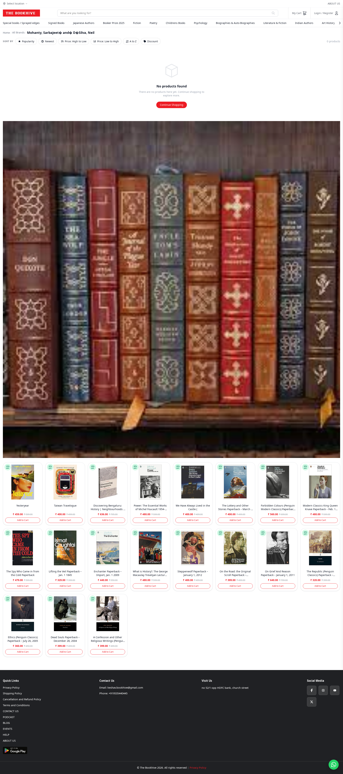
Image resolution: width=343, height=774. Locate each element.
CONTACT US (11, 711)
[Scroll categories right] (338, 23)
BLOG (6, 723)
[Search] (273, 13)
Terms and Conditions (16, 705)
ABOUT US (334, 3)
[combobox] (163, 13)
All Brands (18, 32)
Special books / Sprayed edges (21, 23)
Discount (152, 41)
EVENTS (7, 728)
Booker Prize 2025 (113, 23)
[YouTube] (334, 690)
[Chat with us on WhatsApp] (334, 765)
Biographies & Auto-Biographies (235, 23)
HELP (6, 734)
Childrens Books (175, 23)
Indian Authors (304, 23)
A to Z (133, 41)
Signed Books (56, 23)
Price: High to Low (75, 41)
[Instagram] (323, 690)
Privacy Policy (11, 687)
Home (6, 32)
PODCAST (9, 717)
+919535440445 (118, 693)
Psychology (200, 23)
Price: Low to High (108, 41)
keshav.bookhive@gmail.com (125, 687)
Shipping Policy (12, 693)
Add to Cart (22, 520)
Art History (328, 23)
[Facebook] (311, 690)
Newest (49, 41)
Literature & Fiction (274, 23)
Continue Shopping (171, 104)
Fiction (137, 23)
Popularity (28, 41)
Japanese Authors (83, 23)
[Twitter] (311, 702)
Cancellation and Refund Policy (22, 699)
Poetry (153, 23)
